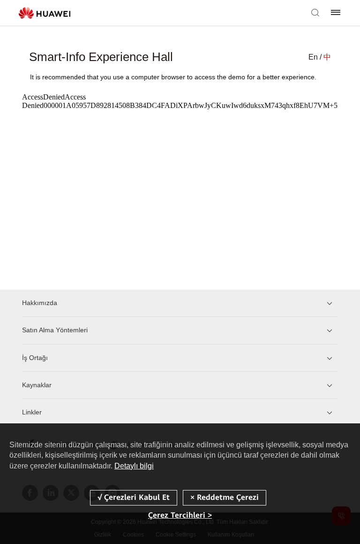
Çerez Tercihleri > (180, 515)
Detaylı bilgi (134, 466)
